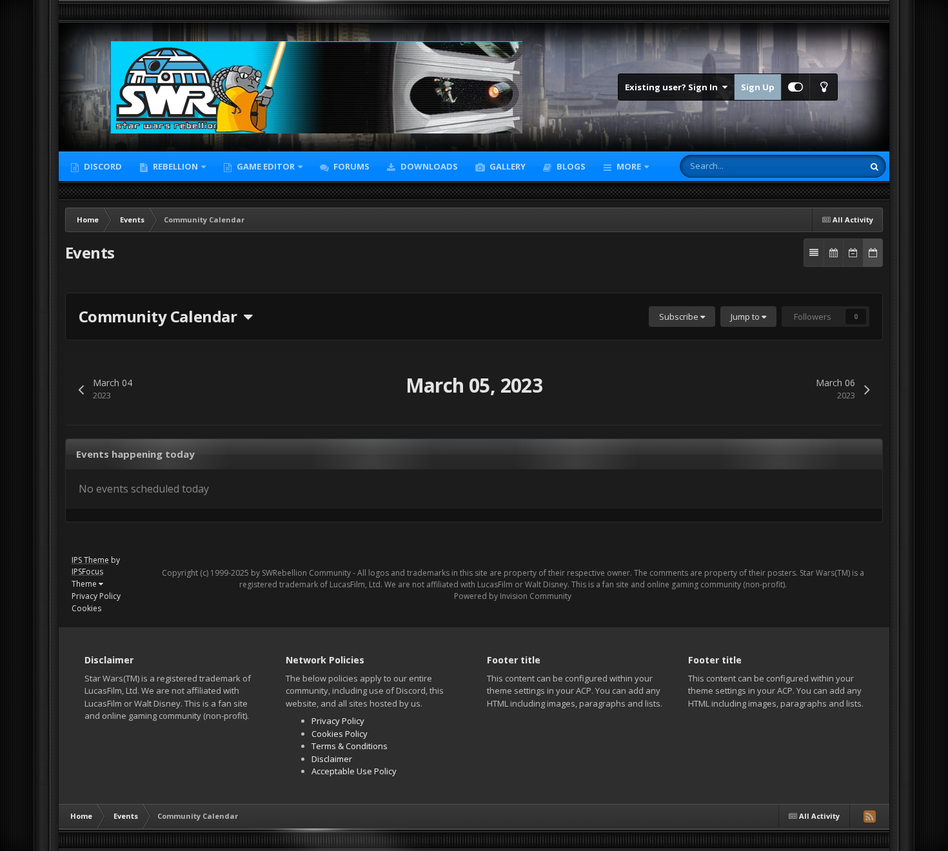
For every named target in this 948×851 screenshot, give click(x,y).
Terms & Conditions (349, 746)
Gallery (507, 166)
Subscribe (679, 316)
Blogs (570, 166)
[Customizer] (795, 87)
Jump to (746, 316)
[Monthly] (834, 253)
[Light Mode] (823, 87)
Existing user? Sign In (673, 87)
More (629, 166)
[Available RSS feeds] (869, 816)
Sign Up (758, 87)
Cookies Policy (339, 733)
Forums (350, 166)
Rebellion (174, 166)
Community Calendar (161, 316)
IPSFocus (87, 571)
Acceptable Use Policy (354, 771)
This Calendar (820, 166)
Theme (85, 583)
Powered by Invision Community (512, 596)
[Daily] (873, 253)
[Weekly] (853, 253)
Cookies (86, 608)
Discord (102, 166)
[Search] (874, 166)
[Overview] (814, 253)
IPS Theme (90, 559)
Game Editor (266, 166)
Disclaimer (331, 759)
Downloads (428, 166)
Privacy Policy (96, 596)
